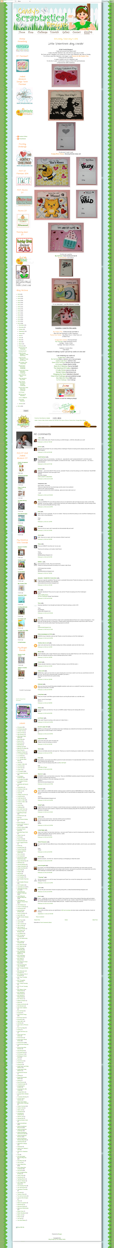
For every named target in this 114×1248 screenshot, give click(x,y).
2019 (19, 308)
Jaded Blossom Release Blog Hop (21, 897)
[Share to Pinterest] (60, 418)
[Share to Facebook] (59, 418)
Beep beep (20, 743)
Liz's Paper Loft (22, 618)
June (20, 337)
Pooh (18, 1059)
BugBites (20, 525)
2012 (19, 323)
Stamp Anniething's (22, 1123)
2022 (19, 302)
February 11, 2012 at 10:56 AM (45, 495)
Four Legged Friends (22, 842)
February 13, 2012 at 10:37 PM (45, 784)
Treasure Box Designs (22, 1198)
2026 (19, 294)
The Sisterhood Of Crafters (62, 368)
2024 (19, 298)
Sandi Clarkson (42, 457)
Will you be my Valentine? (22, 395)
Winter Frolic (20, 1211)
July (20, 335)
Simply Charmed (21, 1106)
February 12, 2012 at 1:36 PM (45, 657)
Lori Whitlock (20, 933)
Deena (39, 856)
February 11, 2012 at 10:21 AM (45, 478)
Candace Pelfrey (23, 136)
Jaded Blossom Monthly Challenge (22, 892)
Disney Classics (21, 810)
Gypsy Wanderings (22, 860)
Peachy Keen (72, 420)
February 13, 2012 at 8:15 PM (45, 769)
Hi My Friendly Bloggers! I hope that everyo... (23, 354)
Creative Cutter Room (61, 360)
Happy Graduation (21, 866)
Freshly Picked (20, 849)
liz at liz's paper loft (42, 726)
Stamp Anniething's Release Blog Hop (22, 1139)
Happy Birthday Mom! (22, 375)
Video (18, 1201)
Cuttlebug (19, 807)
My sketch (19, 1019)
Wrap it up (19, 1216)
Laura (39, 887)
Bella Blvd (19, 744)
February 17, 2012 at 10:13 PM (45, 882)
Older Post (95, 920)
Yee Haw (19, 1218)
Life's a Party (20, 925)
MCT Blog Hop (20, 946)
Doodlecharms (20, 815)
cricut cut (19, 805)
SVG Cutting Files (21, 1164)
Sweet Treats (20, 1175)
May (20, 339)
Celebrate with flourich (22, 784)
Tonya (39, 544)
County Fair (20, 796)
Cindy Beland (22, 138)
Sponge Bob (20, 1118)
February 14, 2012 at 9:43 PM (45, 852)
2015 (19, 317)
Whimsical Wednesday (22, 1208)
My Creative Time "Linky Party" (23, 363)
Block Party (20, 750)
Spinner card (20, 1116)
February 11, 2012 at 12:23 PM (45, 506)
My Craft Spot (54, 359)
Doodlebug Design (22, 812)
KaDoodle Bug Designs (20, 911)
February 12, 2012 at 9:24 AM (45, 598)
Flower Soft (20, 839)
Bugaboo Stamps (21, 752)
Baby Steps (20, 739)
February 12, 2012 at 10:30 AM (45, 613)
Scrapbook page (21, 1084)
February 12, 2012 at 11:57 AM (45, 629)
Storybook (19, 1146)
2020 (19, 306)
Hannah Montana (21, 864)
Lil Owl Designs (22, 642)
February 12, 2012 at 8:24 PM (45, 713)
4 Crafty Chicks (60, 370)
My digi (19, 1012)
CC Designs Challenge (20, 777)
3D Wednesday (21, 729)
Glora (39, 499)
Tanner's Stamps (21, 1180)
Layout (19, 921)
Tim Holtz (19, 1192)
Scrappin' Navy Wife (23, 630)
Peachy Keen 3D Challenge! (23, 348)
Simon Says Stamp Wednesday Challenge (22, 1102)
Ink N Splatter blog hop (22, 879)
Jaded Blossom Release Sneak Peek (22, 901)
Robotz (19, 1080)
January (21, 403)
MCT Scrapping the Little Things (22, 965)
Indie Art (19, 873)
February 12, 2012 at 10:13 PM (45, 722)
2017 (19, 313)
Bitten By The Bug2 (22, 748)
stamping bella (20, 1141)
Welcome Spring (21, 1206)
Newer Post (37, 920)
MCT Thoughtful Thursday (21, 981)
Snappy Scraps (22, 560)
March (20, 343)
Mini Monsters (20, 1006)
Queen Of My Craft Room (58, 362)
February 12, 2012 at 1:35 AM (45, 585)
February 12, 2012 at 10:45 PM (45, 733)
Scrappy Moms (62, 357)
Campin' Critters (21, 764)
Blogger (60, 1234)
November (21, 327)
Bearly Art (19, 741)
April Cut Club (20, 732)
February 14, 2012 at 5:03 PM (45, 837)
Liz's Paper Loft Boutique (21, 931)
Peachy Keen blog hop (22, 1044)
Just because (20, 908)
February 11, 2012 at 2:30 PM (45, 539)
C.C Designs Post (21, 753)
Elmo (18, 817)
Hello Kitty (19, 870)
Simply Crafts (20, 1108)
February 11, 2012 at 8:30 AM (45, 452)
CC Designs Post (21, 779)
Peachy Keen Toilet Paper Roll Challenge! (23, 389)
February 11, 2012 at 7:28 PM (45, 573)
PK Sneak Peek (21, 1052)
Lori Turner (40, 718)
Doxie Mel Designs (22, 513)
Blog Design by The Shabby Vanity (57, 1239)
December (21, 325)
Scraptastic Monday (22, 1097)
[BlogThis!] (55, 418)
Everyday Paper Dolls (22, 832)
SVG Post (19, 1170)
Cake (18, 762)
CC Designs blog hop (22, 773)
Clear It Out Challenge (58, 376)
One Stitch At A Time (62, 378)
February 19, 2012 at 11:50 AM (45, 903)
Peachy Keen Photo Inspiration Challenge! (23, 372)
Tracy (39, 603)
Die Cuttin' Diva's (21, 809)
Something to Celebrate (20, 1114)
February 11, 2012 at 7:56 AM (45, 442)
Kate (39, 511)
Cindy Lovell (41, 671)
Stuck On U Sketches (60, 366)
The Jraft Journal (21, 1187)
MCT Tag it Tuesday (22, 977)
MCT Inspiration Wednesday (21, 956)
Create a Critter (41, 420)
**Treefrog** (41, 877)
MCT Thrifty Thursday (22, 983)
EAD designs (59, 364)
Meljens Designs (21, 1000)
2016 (19, 315)
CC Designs (20, 771)
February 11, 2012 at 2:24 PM (45, 530)
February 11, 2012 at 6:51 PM (45, 557)
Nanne (39, 816)
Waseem (40, 908)
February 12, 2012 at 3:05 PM (45, 689)
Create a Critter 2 (21, 801)
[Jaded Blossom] (24, 103)
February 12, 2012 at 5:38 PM (45, 703)
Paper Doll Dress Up (22, 1031)
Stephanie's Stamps (22, 1143)
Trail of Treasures (42, 842)
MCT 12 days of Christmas (21, 936)
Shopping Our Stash (59, 374)
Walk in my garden (21, 1202)
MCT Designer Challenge (20, 949)
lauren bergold (41, 865)
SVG (18, 1154)
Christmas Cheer (21, 789)
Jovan (39, 535)
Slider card (20, 1109)
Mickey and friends (21, 1004)
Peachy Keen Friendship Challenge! (22, 367)
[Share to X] (57, 418)
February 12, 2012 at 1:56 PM (45, 679)
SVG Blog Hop (20, 1160)
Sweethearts (20, 1177)
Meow (18, 1002)
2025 (19, 296)
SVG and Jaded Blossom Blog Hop (21, 1157)
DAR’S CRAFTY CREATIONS (45, 476)
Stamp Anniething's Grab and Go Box (22, 1133)
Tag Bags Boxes (21, 1179)
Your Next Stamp (21, 1220)
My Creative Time (22, 583)
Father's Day (20, 835)
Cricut (18, 803)
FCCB (18, 837)
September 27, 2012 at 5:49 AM (45, 913)
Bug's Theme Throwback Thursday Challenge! (22, 383)
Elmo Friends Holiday (22, 819)
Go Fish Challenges (61, 380)
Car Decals (20, 766)
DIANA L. (40, 561)
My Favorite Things (22, 1014)
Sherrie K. (40, 774)
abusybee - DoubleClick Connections (47, 578)
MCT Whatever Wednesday (21, 993)
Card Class (20, 767)
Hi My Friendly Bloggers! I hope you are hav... (23, 359)
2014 (19, 319)
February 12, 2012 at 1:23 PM (45, 647)
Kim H (39, 896)
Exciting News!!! (22, 351)
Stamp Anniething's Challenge (22, 1130)
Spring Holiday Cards (22, 1120)
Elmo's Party (20, 822)
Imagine (19, 871)
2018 (19, 311)
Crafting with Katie (22, 607)
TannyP (40, 805)
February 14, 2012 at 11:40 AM (45, 812)
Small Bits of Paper (42, 767)
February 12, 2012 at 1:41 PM (45, 666)
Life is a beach (20, 923)
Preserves (19, 1064)
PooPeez (19, 1062)
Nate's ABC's (20, 1021)
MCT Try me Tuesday (22, 986)
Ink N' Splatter (20, 885)
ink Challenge (20, 875)
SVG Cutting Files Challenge (21, 1168)
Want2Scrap (20, 1204)
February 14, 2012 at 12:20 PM (45, 825)
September (21, 331)
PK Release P (20, 1054)
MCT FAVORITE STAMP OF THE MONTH (21, 952)
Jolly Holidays (20, 904)
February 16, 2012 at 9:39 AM (45, 872)
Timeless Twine (21, 1194)
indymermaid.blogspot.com (44, 627)
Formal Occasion (21, 840)
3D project (19, 727)
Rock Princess (20, 1082)
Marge (39, 651)
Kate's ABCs (20, 915)
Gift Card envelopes (66, 910)
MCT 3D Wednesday (22, 938)
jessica (40, 446)
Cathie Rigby (41, 830)
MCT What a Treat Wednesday (21, 990)
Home (66, 920)
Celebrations (20, 787)
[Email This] (54, 418)
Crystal (40, 662)
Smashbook (20, 1111)
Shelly (39, 707)
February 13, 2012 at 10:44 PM (45, 800)
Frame (18, 845)
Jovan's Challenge (21, 906)
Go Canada (20, 856)
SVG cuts (19, 1162)
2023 (19, 300)
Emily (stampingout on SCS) (45, 634)
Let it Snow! (21, 392)
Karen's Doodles (21, 913)
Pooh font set (20, 1061)
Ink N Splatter (20, 877)
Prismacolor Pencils (22, 1072)
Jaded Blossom (21, 887)
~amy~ (39, 437)
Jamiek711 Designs (23, 475)
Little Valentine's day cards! (23, 379)
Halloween (20, 862)
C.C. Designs (20, 757)
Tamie (39, 749)
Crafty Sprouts (20, 798)
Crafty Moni (41, 694)
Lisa (39, 618)
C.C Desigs (20, 755)
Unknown (40, 684)
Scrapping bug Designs (20, 1086)
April (20, 341)
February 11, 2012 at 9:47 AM (45, 464)
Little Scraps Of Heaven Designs (21, 928)
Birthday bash (20, 746)
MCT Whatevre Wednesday (21, 996)
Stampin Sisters (61, 372)
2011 (19, 406)
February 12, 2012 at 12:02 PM (45, 638)
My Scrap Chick (21, 1017)
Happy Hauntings (21, 868)
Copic (18, 792)
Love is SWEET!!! (23, 397)
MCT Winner (20, 998)
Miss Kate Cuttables (22, 1007)
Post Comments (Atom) (46, 922)
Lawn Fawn (20, 920)
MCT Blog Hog (20, 944)
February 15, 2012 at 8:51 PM (45, 860)
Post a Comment (40, 917)
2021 (19, 304)
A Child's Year (20, 730)
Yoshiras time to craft (43, 643)
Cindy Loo (19, 791)
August (21, 333)
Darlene (40, 468)
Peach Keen (20, 1037)
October (21, 329)
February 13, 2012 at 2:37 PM (45, 753)
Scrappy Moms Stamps (81, 420)
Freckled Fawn (20, 847)
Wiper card (20, 1215)
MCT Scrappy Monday (22, 968)
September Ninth (22, 595)
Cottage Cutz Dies (21, 794)
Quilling (19, 1075)
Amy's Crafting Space (43, 594)
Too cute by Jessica (22, 1196)
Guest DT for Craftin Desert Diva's (22, 858)
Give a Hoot (20, 854)
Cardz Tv (19, 769)
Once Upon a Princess (64, 420)
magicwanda (41, 738)
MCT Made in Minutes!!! (20, 959)
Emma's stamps (48, 420)
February (21, 346)
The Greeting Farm (21, 1185)
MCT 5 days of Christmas (20, 942)
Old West (19, 1023)
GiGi (39, 526)
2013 (19, 321)
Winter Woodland (21, 1213)
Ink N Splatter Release (22, 882)
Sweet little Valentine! (22, 400)
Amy (39, 589)
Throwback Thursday (22, 1189)
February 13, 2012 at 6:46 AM (45, 744)
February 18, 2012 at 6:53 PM (45, 891)
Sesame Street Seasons (20, 1099)
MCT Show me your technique (22, 971)
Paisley (19, 1029)
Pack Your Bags (21, 1028)
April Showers (20, 734)
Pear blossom (20, 1050)
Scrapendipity (21, 571)
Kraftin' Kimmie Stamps (22, 917)
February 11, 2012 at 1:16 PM (45, 521)
